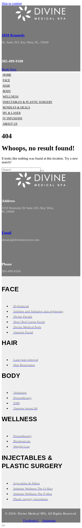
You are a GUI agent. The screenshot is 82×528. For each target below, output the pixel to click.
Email (6, 233)
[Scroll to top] (3, 525)
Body (7, 91)
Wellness (11, 96)
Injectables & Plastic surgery (27, 102)
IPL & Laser (12, 113)
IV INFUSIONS (12, 118)
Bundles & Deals (16, 107)
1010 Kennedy (13, 35)
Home (7, 74)
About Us (10, 123)
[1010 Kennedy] (4, 25)
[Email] (3, 223)
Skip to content (12, 3)
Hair (6, 85)
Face (6, 80)
